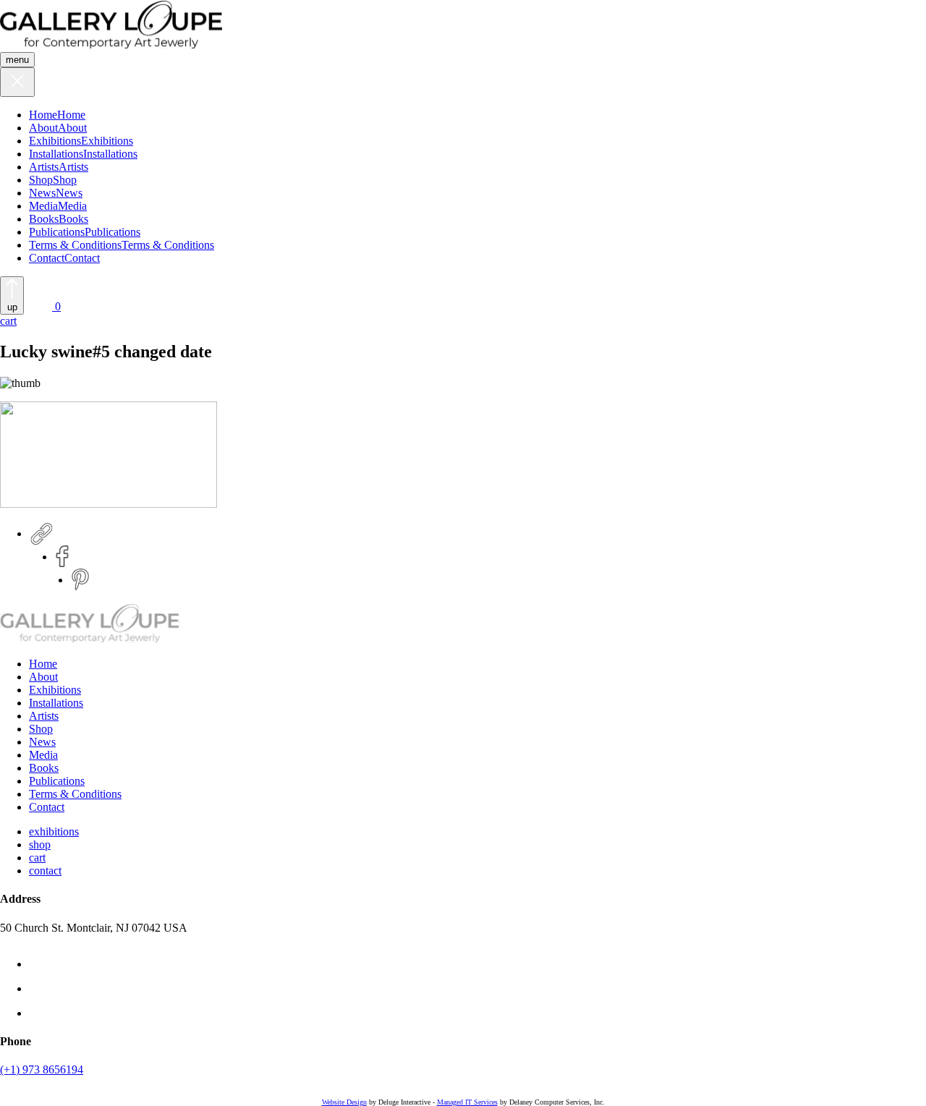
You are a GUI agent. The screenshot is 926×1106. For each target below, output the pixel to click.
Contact (46, 258)
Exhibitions (55, 141)
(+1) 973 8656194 (41, 1069)
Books (44, 219)
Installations (56, 154)
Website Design (344, 1102)
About (43, 128)
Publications (57, 232)
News (42, 193)
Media (43, 206)
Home (43, 115)
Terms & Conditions (75, 245)
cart (37, 857)
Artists (44, 167)
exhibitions (54, 831)
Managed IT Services (467, 1102)
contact (45, 870)
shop (40, 844)
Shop (41, 180)
